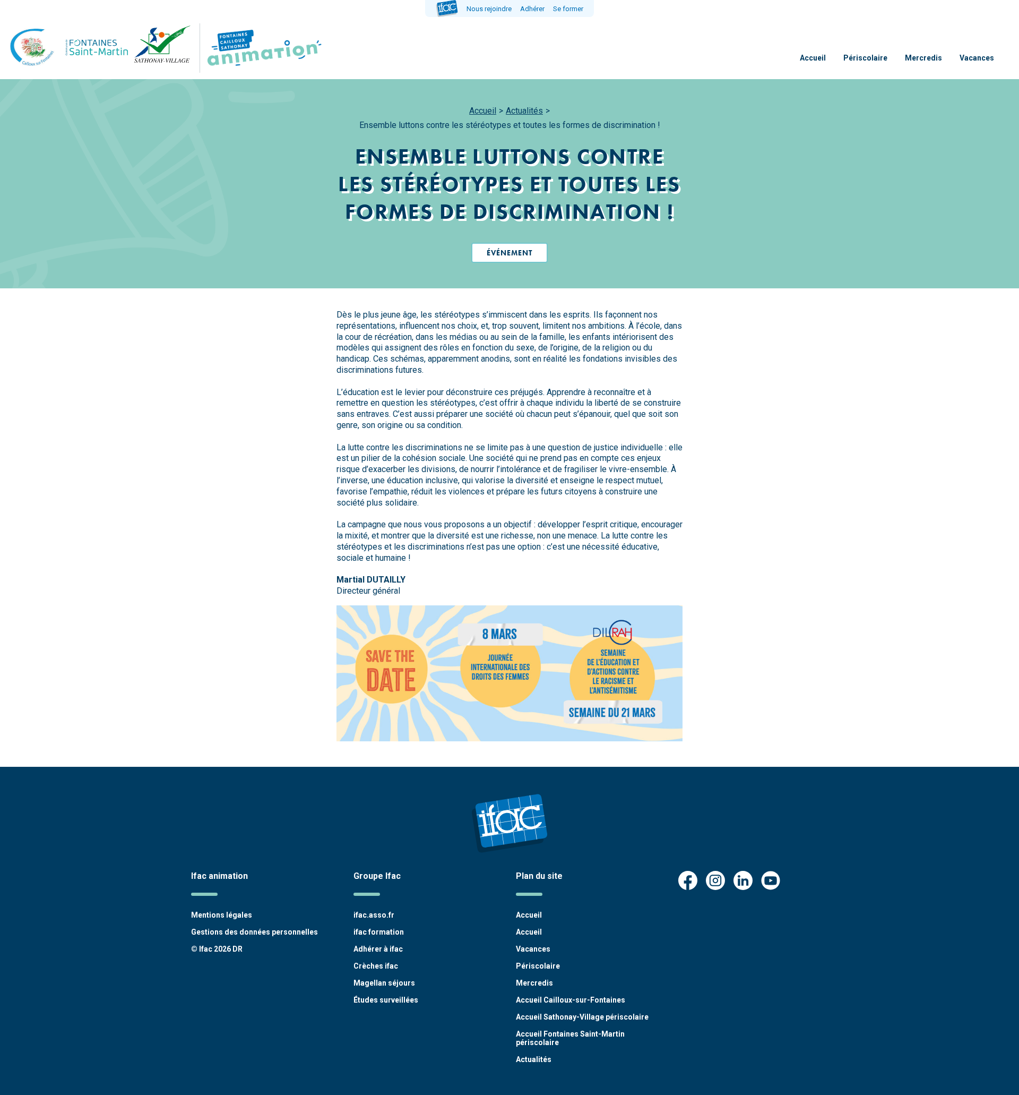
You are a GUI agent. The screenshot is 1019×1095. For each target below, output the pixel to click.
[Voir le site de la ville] (100, 48)
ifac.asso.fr (373, 915)
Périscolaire (865, 58)
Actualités (524, 111)
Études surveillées (385, 1000)
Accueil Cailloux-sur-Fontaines (570, 1000)
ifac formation (378, 932)
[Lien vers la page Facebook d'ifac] (687, 881)
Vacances (977, 58)
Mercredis (923, 58)
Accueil (813, 58)
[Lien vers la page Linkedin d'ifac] (743, 881)
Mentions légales (221, 915)
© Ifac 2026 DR (217, 949)
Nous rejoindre (489, 9)
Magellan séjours (384, 983)
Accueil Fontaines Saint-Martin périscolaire (570, 1038)
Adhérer (532, 9)
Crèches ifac (375, 966)
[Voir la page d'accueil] (262, 48)
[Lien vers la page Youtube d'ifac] (770, 881)
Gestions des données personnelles (254, 932)
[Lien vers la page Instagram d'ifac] (715, 881)
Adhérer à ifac (378, 949)
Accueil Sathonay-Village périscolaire (582, 1017)
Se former (568, 9)
